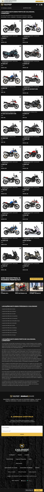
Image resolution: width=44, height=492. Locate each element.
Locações (27, 454)
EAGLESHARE (9, 459)
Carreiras (37, 467)
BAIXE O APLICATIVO (39, 1)
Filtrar (39, 490)
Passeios (20, 454)
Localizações (12, 454)
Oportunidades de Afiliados (26, 467)
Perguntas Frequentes (21, 459)
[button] (11, 31)
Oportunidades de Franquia (11, 467)
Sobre (30, 459)
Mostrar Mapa (28, 490)
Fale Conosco (19, 463)
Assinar (22, 434)
